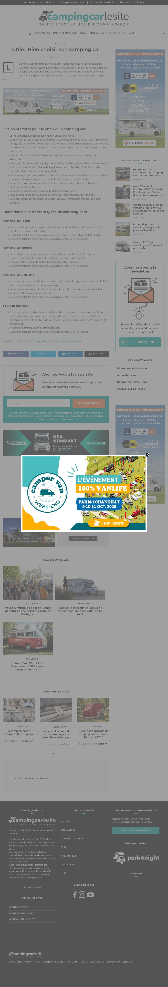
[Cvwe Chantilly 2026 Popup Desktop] (84, 493)
